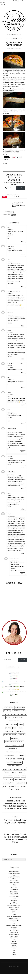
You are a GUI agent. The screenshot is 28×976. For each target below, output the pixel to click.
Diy (14, 902)
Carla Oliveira (11, 246)
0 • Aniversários (8, 707)
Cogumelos (14, 738)
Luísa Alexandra (14, 558)
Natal (23, 776)
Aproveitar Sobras (11, 724)
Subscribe (20, 188)
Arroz (21, 724)
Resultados (14, 943)
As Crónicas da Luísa (14, 877)
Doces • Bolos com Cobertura (14, 758)
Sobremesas (14, 947)
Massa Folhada (8, 776)
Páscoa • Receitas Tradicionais (14, 925)
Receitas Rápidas (13, 786)
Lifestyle (14, 911)
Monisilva (10, 456)
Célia (9, 259)
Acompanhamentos (14, 721)
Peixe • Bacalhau (20, 779)
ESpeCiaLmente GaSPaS (14, 291)
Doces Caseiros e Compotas (14, 905)
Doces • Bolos (20, 755)
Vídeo (17, 789)
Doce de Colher (14, 904)
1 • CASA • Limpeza (17, 717)
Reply (22, 241)
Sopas (11, 789)
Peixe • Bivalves (14, 932)
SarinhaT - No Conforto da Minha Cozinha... (16, 364)
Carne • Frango (9, 731)
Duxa (9, 493)
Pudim (14, 939)
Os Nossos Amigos (14, 920)
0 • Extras (7, 710)
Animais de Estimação (14, 873)
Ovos (5, 779)
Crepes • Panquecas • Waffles (14, 745)
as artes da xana (12, 428)
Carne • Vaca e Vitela (10, 734)
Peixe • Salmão (14, 938)
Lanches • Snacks (14, 909)
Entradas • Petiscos (15, 797)
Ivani (9, 409)
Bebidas (14, 878)
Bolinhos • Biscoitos (14, 882)
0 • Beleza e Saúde (20, 707)
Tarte (14, 950)
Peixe (11, 779)
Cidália (9, 330)
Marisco (21, 772)
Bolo (15, 816)
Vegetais (14, 954)
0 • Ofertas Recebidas (18, 710)
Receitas (14, 38)
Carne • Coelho (14, 893)
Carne (20, 728)
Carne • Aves (14, 887)
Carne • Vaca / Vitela (14, 896)
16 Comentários (17, 194)
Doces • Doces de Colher (14, 765)
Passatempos (14, 927)
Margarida (10, 312)
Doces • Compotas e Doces (14, 762)
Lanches (14, 772)
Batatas (8, 728)
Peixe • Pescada (21, 783)
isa (8, 227)
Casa (14, 898)
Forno (7, 772)
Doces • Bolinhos (9, 755)
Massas (17, 776)
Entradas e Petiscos (20, 769)
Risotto (14, 945)
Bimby (14, 728)
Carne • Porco (20, 731)
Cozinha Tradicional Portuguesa (14, 741)
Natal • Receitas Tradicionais (14, 916)
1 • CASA (8, 717)
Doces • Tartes (7, 769)
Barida (9, 392)
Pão (14, 923)
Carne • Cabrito (14, 891)
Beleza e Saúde (14, 880)
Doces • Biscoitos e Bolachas (14, 752)
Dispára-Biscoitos (14, 748)
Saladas (23, 786)
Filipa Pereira (11, 514)
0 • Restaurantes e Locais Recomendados (14, 714)
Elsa (9, 377)
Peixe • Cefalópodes (8, 783)
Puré (4, 786)
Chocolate (21, 734)
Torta (14, 952)
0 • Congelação (10, 194)
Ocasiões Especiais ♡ (14, 918)
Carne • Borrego (14, 889)
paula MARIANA (12, 471)
